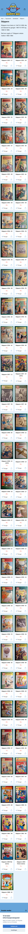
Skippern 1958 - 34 (21, 636)
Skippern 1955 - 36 (21, 119)
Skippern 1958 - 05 (7, 434)
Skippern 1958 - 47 (7, 749)
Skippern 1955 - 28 (21, 62)
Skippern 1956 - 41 (21, 318)
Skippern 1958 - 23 (7, 579)
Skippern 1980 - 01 (21, 806)
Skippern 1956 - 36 (7, 261)
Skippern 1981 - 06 (7, 835)
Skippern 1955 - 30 (21, 90)
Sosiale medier (6, 912)
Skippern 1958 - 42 (7, 693)
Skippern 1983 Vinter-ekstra (21, 864)
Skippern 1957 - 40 (21, 406)
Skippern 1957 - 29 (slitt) (21, 376)
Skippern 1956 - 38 (7, 290)
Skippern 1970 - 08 (7, 806)
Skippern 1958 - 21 (7, 550)
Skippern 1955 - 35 (7, 119)
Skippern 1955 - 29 (7, 90)
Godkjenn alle (14, 926)
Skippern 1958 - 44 (7, 721)
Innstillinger (14, 930)
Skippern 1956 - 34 (21, 233)
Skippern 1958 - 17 (21, 493)
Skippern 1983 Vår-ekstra (6, 864)
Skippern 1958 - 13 (21, 463)
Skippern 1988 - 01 (7, 894)
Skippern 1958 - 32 (21, 607)
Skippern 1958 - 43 (21, 693)
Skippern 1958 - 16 (7, 493)
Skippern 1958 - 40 (21, 664)
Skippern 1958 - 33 (7, 636)
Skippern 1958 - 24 (21, 579)
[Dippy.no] (13, 10)
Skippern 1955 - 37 (7, 147)
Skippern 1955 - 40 (7, 176)
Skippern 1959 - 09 (7, 778)
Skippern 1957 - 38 (7, 406)
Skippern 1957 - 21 (7, 376)
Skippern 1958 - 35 (7, 664)
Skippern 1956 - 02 (7, 233)
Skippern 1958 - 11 (21, 434)
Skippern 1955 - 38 (21, 147)
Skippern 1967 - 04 (21, 778)
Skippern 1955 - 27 (7, 62)
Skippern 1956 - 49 (21, 347)
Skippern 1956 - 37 (21, 261)
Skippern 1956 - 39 (21, 290)
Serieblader (15, 20)
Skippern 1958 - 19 (21, 522)
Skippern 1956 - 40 (7, 318)
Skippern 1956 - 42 (7, 347)
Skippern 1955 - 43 (7, 204)
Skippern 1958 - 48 (21, 749)
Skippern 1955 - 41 (21, 176)
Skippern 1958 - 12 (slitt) (7, 463)
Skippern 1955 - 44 (21, 204)
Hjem (2, 20)
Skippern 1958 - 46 (21, 721)
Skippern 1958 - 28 (7, 607)
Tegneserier (8, 20)
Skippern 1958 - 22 (21, 550)
